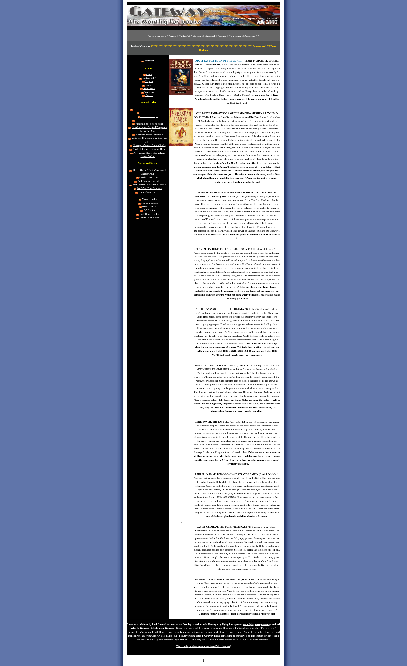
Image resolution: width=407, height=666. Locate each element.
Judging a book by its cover (149, 124)
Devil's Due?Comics (149, 217)
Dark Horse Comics (149, 214)
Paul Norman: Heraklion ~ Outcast (149, 184)
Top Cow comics (149, 203)
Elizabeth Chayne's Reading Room (149, 149)
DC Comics (149, 210)
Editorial (149, 61)
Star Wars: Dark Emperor (149, 188)
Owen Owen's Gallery (149, 192)
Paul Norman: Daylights (149, 181)
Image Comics (149, 206)
